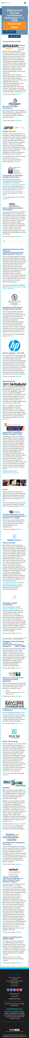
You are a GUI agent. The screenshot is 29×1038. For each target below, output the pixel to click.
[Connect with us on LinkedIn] (11, 989)
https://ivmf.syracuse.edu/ (11, 473)
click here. (18, 94)
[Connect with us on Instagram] (14, 989)
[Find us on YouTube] (17, 989)
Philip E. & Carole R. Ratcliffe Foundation (14, 713)
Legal (24, 1036)
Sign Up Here (14, 36)
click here (15, 158)
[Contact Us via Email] (20, 989)
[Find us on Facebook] (8, 989)
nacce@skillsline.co (9, 825)
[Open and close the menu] (19, 2)
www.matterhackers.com (10, 582)
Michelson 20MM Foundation (12, 609)
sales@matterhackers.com (11, 584)
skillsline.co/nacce (14, 824)
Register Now (14, 25)
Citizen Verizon (9, 887)
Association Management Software (14, 1031)
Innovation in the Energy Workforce (14, 184)
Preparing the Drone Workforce (13, 191)
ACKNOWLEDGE (9, 31)
